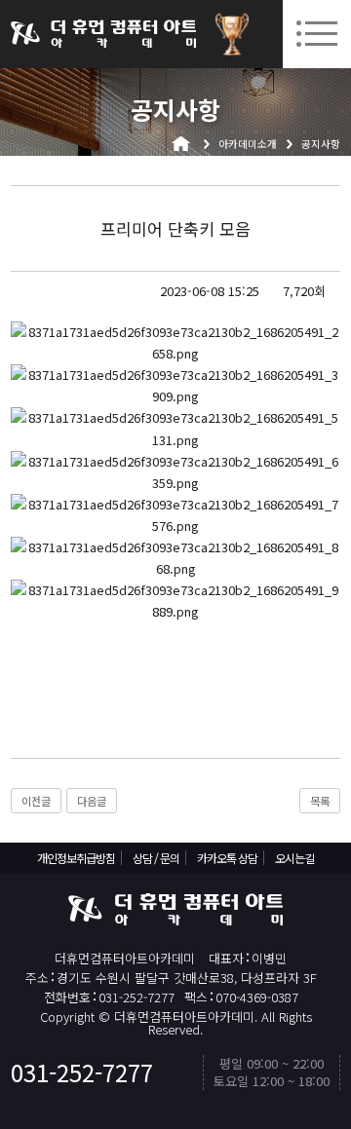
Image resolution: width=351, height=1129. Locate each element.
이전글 (36, 801)
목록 (320, 801)
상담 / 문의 (156, 857)
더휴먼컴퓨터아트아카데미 (103, 34)
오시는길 (294, 857)
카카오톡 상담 (227, 857)
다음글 (91, 801)
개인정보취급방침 (76, 857)
